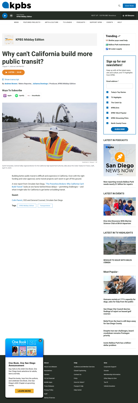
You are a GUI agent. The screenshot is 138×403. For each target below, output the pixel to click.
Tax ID (106, 382)
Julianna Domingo (40, 84)
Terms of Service (49, 398)
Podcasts (81, 22)
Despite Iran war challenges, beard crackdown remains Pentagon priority (119, 333)
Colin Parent (17, 200)
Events (110, 22)
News (16, 22)
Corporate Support (110, 367)
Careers (46, 374)
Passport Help (78, 386)
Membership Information (112, 374)
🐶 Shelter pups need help (117, 40)
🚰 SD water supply (114, 49)
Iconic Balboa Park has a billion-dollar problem (117, 344)
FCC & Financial (49, 378)
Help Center (78, 390)
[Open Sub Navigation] (20, 22)
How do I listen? (79, 382)
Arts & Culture (51, 22)
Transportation (45, 206)
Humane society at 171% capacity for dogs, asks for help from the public (120, 300)
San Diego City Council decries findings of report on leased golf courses (117, 311)
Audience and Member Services (84, 367)
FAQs (75, 378)
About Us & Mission (50, 367)
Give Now (129, 5)
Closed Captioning (80, 370)
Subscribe (120, 129)
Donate (106, 370)
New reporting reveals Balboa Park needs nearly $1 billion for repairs (119, 183)
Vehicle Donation (109, 386)
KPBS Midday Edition (30, 39)
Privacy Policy (48, 390)
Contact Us (77, 374)
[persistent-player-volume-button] (11, 15)
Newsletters (48, 370)
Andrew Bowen (11, 84)
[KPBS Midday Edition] (8, 39)
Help (120, 22)
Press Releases (49, 386)
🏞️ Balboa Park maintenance (118, 45)
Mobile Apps (48, 382)
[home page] (16, 6)
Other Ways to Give (110, 378)
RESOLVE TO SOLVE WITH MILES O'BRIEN (118, 261)
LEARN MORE (24, 391)
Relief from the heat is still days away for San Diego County (120, 322)
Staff (45, 394)
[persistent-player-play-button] (4, 15)
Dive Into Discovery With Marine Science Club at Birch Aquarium (117, 222)
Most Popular (111, 271)
